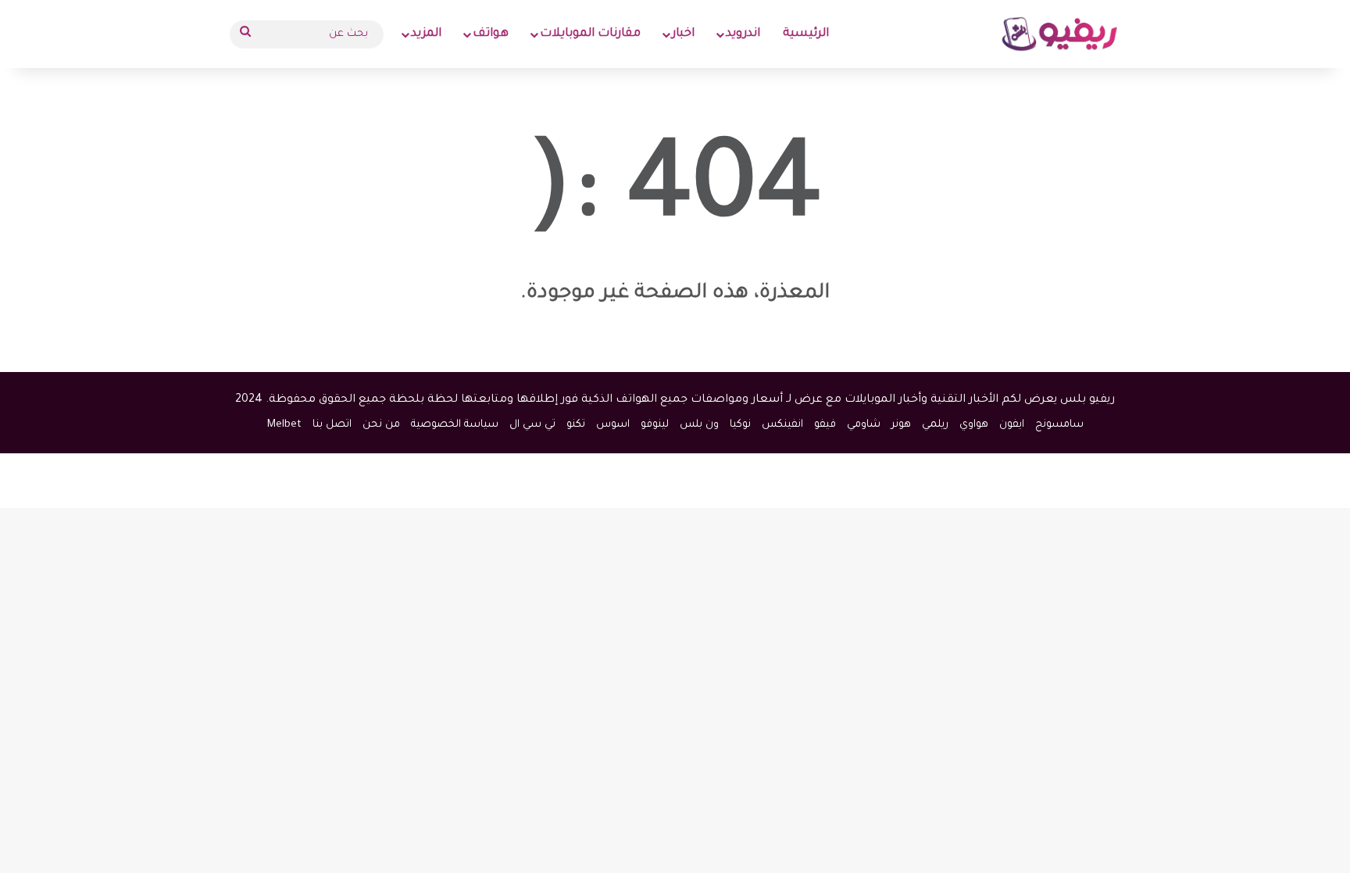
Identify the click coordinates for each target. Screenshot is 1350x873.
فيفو (825, 425)
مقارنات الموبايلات (590, 34)
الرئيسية (806, 34)
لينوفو (655, 425)
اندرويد (743, 34)
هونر (901, 425)
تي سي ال (532, 425)
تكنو (575, 425)
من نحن (381, 425)
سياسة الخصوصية (454, 425)
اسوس (613, 425)
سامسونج (1059, 425)
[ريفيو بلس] (1059, 34)
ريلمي (935, 425)
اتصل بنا (332, 425)
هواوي (973, 425)
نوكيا (740, 425)
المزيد (426, 34)
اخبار (683, 34)
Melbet (284, 425)
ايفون (1011, 425)
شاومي (863, 425)
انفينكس (782, 425)
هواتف (491, 34)
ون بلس (699, 425)
